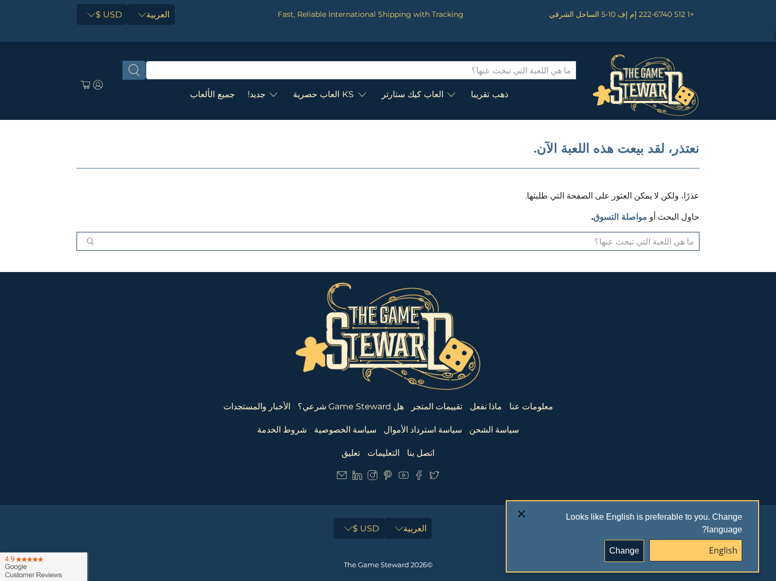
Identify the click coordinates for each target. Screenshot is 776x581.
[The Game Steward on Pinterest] (388, 477)
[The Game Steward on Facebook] (419, 477)
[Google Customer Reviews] (43, 566)
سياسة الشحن (494, 430)
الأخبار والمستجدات (256, 406)
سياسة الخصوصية (345, 430)
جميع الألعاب (212, 94)
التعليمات (383, 453)
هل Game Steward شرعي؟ (351, 406)
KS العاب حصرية (323, 94)
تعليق (351, 453)
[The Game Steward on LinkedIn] (357, 477)
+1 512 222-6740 (666, 14)
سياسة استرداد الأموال (423, 430)
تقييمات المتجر (436, 406)
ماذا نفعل (486, 406)
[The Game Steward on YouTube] (404, 477)
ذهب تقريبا (489, 94)
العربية (157, 15)
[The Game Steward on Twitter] (434, 477)
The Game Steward (376, 564)
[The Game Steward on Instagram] (372, 477)
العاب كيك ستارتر (412, 94)
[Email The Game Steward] (342, 477)
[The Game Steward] (645, 85)
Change (624, 550)
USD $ (109, 15)
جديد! (257, 94)
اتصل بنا (420, 453)
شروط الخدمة (282, 430)
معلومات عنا (531, 406)
